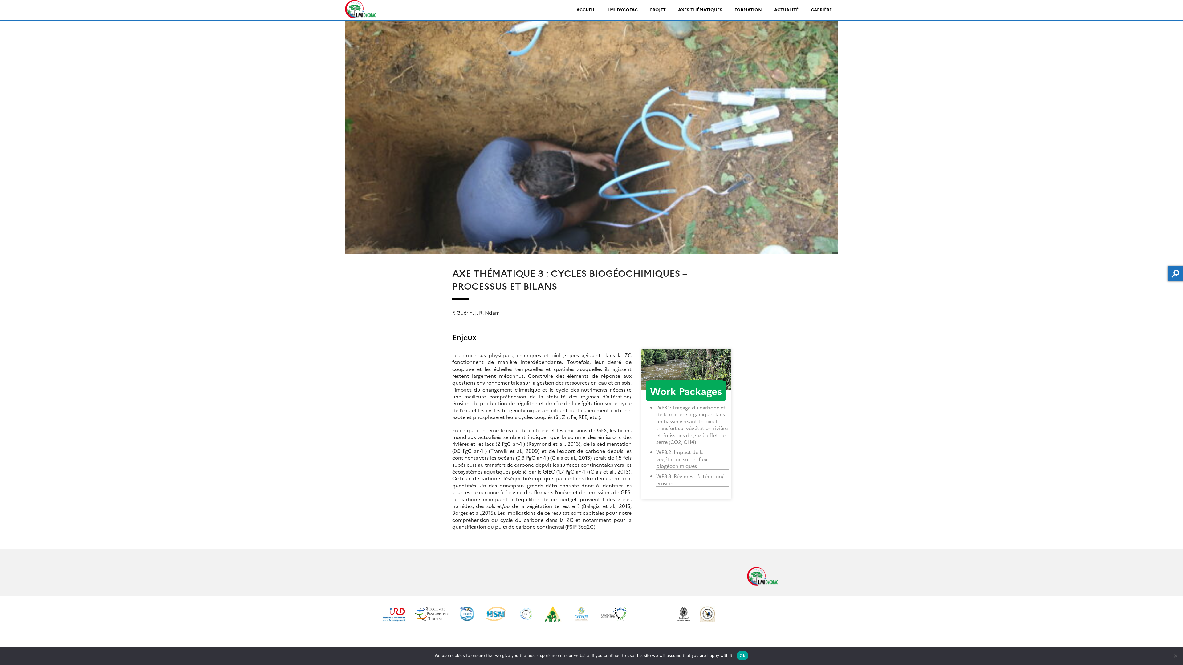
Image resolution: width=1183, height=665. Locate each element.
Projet (658, 9)
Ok (742, 655)
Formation (748, 9)
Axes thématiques (700, 9)
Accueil (585, 9)
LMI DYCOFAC (623, 9)
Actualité (786, 9)
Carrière (821, 9)
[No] (1175, 656)
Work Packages (686, 390)
